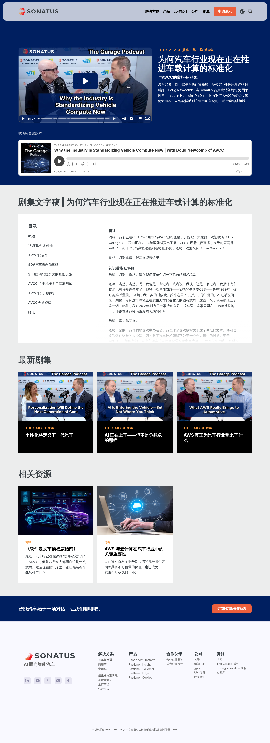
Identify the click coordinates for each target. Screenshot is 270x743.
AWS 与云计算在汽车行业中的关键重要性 (134, 551)
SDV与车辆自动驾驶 (43, 265)
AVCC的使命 (38, 255)
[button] (251, 11)
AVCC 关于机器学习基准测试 (50, 284)
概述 (31, 236)
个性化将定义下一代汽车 (49, 435)
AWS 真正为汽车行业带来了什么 (213, 437)
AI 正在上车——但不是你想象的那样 (133, 437)
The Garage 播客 (173, 50)
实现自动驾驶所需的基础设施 (50, 274)
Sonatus (118, 729)
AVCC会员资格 (39, 303)
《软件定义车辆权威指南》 (51, 548)
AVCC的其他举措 (41, 293)
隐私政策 (149, 729)
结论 (31, 312)
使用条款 (159, 729)
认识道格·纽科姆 (40, 246)
